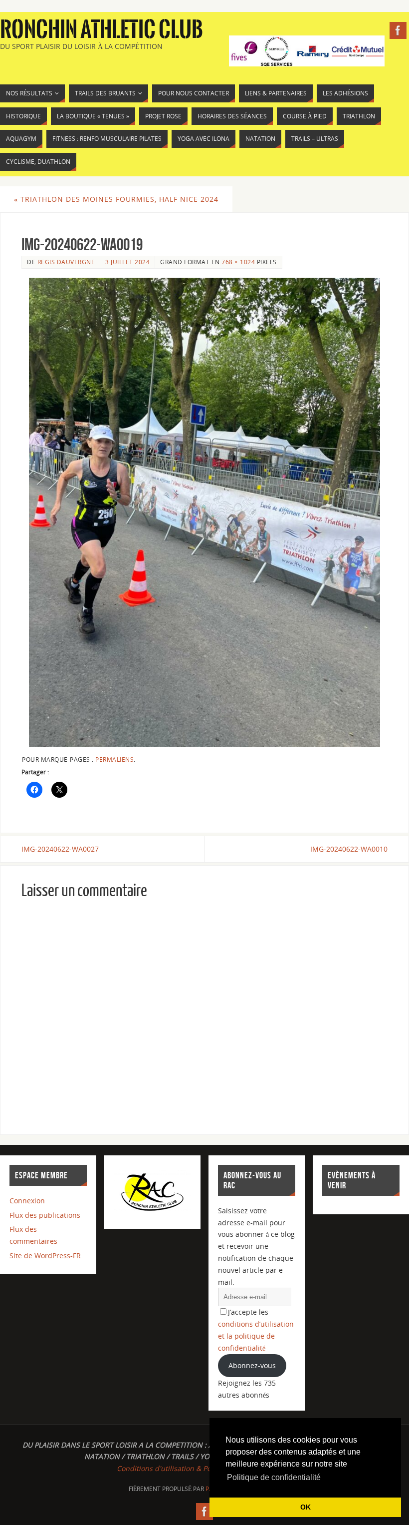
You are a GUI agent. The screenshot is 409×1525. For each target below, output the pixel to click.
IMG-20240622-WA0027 (60, 849)
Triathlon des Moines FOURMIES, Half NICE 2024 (116, 199)
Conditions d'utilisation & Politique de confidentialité (204, 1468)
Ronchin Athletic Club (101, 30)
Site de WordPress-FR (45, 1255)
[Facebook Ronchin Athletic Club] (398, 30)
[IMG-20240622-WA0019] (204, 512)
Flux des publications (44, 1215)
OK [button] (305, 1507)
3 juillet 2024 (127, 262)
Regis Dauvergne (66, 262)
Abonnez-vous (252, 1365)
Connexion (27, 1200)
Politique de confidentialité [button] (274, 1477)
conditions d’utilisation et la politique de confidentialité (256, 1336)
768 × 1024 (238, 262)
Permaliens (114, 759)
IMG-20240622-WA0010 (349, 849)
